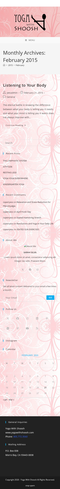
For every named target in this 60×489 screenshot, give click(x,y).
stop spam (30, 485)
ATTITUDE (7, 166)
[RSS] (37, 328)
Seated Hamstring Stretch (29, 217)
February (20, 65)
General (11, 96)
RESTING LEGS (10, 172)
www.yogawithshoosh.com (19, 432)
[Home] (4, 65)
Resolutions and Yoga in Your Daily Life (35, 223)
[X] (23, 269)
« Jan (5, 399)
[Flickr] (8, 328)
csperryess (8, 202)
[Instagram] (37, 269)
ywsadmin (12, 92)
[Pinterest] (47, 318)
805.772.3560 (20, 436)
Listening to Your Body (24, 85)
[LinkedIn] (37, 318)
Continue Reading (17, 124)
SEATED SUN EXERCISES (28, 229)
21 (45, 387)
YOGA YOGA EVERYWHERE (15, 178)
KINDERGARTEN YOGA (13, 184)
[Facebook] (30, 269)
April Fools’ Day (24, 211)
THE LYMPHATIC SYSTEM (15, 160)
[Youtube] (27, 328)
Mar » (11, 399)
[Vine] (17, 328)
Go (50, 297)
